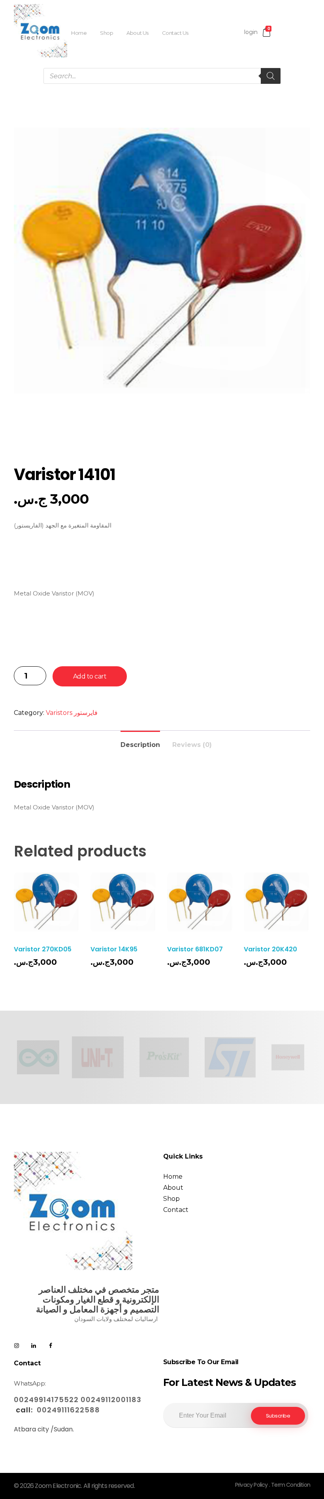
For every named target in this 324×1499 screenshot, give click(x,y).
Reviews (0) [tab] (192, 745)
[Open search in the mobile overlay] (162, 76)
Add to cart (90, 676)
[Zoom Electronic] (40, 30)
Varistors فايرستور (72, 712)
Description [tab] (140, 745)
